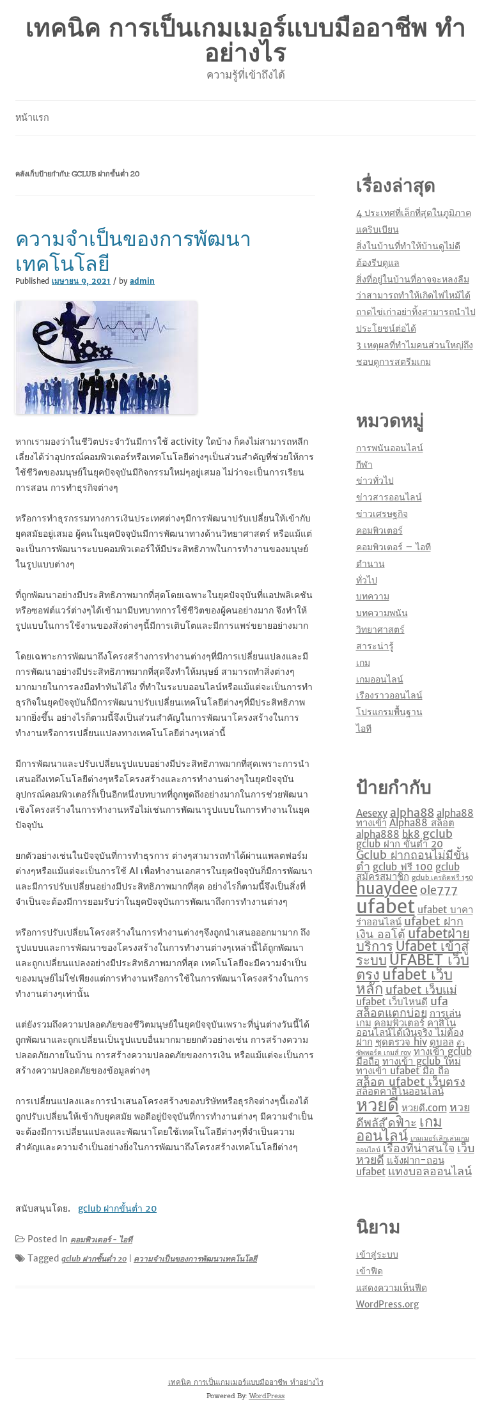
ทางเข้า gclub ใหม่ (421, 1061)
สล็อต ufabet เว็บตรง (410, 1081)
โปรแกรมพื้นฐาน (389, 712)
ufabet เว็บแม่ (421, 989)
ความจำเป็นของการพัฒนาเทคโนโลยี (133, 251)
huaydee (386, 888)
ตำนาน (370, 563)
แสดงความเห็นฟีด (391, 1287)
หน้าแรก (32, 117)
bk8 (411, 834)
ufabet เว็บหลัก (404, 982)
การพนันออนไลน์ (389, 448)
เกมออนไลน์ (379, 679)
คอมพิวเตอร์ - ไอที (101, 1239)
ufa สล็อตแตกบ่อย (402, 1007)
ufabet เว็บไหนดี (392, 1002)
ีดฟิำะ (402, 1122)
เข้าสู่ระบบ (377, 1254)
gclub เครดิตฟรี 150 (442, 878)
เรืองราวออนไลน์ (389, 695)
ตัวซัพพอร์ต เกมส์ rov (410, 1048)
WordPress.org (387, 1304)
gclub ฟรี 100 (403, 867)
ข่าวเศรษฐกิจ (382, 514)
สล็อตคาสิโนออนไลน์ (400, 1091)
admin (142, 281)
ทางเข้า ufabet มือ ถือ (402, 1071)
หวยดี (377, 1105)
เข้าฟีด (369, 1271)
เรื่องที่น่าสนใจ (419, 1148)
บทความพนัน (382, 613)
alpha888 (378, 834)
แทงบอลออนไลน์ (430, 1171)
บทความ (372, 596)
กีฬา (364, 464)
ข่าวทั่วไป (375, 480)
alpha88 (412, 812)
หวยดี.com (424, 1108)
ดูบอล (442, 1042)
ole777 (439, 889)
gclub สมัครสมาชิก (408, 871)
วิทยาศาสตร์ (380, 629)
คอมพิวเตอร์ (379, 530)
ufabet (385, 906)
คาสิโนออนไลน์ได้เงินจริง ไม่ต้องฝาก (410, 1032)
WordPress (266, 1395)
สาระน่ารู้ (375, 646)
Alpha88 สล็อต (422, 823)
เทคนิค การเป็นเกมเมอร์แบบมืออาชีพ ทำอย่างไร (246, 40)
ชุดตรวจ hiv (401, 1042)
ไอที (363, 728)
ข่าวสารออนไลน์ (389, 497)
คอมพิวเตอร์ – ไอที (393, 547)
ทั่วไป (366, 580)
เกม (363, 662)
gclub (438, 833)
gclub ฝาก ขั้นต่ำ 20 (399, 844)
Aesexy (371, 813)
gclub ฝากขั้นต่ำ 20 (94, 1258)
